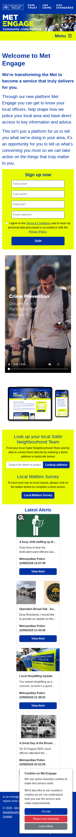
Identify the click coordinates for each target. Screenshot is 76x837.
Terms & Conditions (38, 223)
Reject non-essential (46, 818)
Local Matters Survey (38, 495)
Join (38, 241)
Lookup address (56, 464)
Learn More (46, 826)
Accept (46, 811)
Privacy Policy (37, 231)
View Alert (38, 571)
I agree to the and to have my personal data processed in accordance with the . (39, 227)
